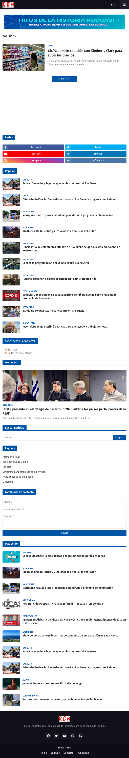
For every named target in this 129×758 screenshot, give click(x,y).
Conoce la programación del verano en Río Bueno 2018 (56, 263)
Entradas (12, 349)
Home (43, 752)
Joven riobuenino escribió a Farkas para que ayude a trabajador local (65, 326)
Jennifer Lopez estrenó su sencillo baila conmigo (52, 683)
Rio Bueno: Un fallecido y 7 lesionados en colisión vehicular (59, 231)
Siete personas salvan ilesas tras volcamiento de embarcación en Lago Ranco (70, 635)
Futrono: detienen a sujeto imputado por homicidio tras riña (59, 278)
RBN (69, 747)
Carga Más (64, 78)
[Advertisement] (28, 108)
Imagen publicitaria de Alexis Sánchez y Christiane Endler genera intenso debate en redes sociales (74, 621)
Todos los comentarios (19, 353)
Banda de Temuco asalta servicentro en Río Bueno (53, 310)
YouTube (55, 752)
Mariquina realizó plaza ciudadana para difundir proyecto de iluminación (68, 215)
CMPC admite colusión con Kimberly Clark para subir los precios (85, 53)
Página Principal (11, 457)
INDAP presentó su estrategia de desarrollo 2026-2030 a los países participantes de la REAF (64, 411)
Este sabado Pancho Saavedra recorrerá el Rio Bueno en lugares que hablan (69, 199)
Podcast (7, 466)
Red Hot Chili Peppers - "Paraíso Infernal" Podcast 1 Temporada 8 (63, 603)
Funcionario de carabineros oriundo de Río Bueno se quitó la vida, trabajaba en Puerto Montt (71, 248)
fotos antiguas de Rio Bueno (18, 476)
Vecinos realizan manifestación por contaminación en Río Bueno (62, 699)
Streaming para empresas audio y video (24, 472)
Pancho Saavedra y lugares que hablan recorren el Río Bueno (60, 183)
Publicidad (83, 752)
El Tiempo (8, 481)
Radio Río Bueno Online (15, 461)
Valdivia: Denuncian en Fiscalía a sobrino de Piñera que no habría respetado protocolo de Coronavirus (70, 296)
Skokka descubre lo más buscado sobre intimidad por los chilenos (64, 556)
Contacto (68, 752)
